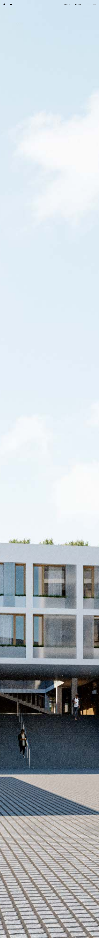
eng (94, 4)
